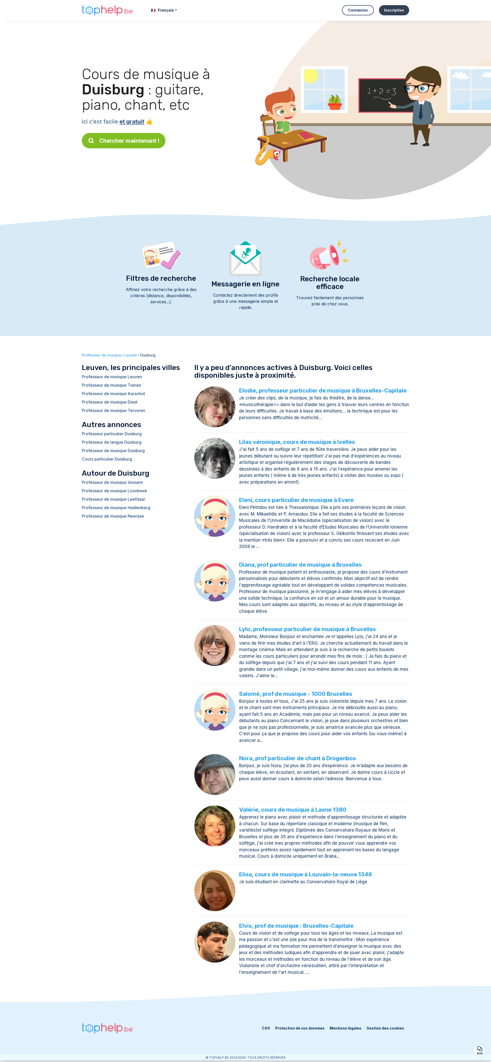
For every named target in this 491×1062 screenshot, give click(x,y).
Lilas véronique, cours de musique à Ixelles (297, 442)
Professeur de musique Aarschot (113, 393)
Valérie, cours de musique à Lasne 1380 (292, 809)
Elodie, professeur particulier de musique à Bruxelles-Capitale (323, 390)
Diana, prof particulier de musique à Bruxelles (300, 564)
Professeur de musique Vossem (112, 482)
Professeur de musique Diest (109, 402)
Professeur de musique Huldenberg (116, 507)
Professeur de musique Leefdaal (113, 499)
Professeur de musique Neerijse (113, 516)
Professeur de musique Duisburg (113, 450)
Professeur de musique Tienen (111, 385)
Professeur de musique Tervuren (113, 410)
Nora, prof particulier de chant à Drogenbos (297, 758)
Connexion (358, 10)
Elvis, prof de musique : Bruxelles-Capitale (296, 925)
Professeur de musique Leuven (112, 376)
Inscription (394, 10)
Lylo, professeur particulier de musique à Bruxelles (307, 629)
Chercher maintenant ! (129, 140)
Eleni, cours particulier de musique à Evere (296, 500)
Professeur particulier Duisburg (112, 433)
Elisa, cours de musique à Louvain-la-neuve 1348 (305, 874)
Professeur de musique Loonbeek (114, 490)
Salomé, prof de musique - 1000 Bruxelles (295, 693)
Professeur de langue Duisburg (111, 442)
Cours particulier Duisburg (107, 459)
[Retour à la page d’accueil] (107, 10)
